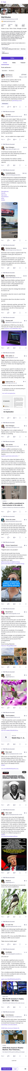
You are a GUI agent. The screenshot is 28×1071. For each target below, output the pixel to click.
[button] (11, 584)
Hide (15, 203)
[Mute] (6, 599)
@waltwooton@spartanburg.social (8, 19)
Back (4, 2)
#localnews (11, 70)
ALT (15, 236)
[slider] (11, 597)
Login (15, 1069)
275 (9, 26)
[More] (26, 107)
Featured (23, 62)
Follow (12, 58)
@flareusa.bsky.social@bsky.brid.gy (10, 562)
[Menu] (25, 58)
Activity (5, 62)
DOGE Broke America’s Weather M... (10, 1028)
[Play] (3, 599)
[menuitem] (11, 584)
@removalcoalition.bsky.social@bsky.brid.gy (12, 563)
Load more (14, 1060)
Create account (7, 1069)
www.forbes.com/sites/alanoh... (9, 1024)
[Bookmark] (20, 107)
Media (14, 62)
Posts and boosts (5, 67)
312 (2, 26)
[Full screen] (19, 599)
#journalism (4, 70)
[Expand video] (16, 599)
